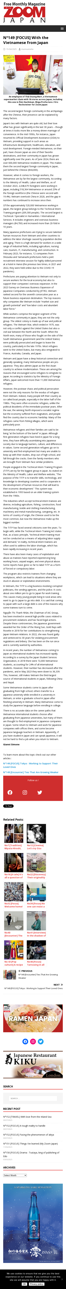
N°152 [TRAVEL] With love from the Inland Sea (27, 1116)
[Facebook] (10, 792)
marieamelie (27, 49)
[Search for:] (33, 1098)
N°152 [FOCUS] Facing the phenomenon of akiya (28, 1134)
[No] (62, 1279)
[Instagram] (25, 792)
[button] (61, 28)
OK (24, 1284)
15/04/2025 (11, 49)
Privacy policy (36, 1284)
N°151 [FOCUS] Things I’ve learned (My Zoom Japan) (30, 1143)
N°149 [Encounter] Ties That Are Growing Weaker (30, 772)
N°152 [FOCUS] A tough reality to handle (24, 1125)
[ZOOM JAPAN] (24, 23)
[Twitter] (39, 792)
